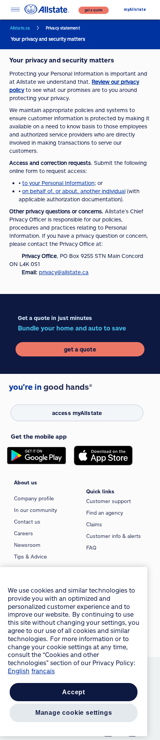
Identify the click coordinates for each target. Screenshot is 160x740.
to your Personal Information (58, 183)
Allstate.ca (20, 28)
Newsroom (27, 545)
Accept (73, 692)
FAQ (91, 548)
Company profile (34, 498)
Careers (23, 533)
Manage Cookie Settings (73, 712)
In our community (35, 510)
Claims (94, 524)
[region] (73, 651)
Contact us (27, 522)
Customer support (108, 501)
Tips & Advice (30, 556)
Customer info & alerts (113, 536)
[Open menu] (15, 9)
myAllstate (135, 9)
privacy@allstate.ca (64, 272)
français (43, 670)
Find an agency (104, 513)
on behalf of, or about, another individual (73, 191)
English (19, 670)
